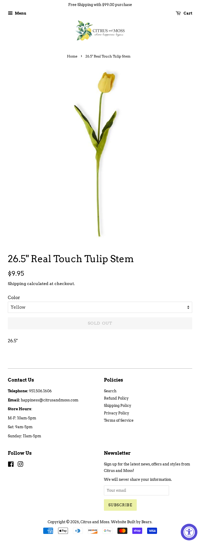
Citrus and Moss (94, 522)
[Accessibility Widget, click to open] (189, 532)
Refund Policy (116, 398)
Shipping (17, 283)
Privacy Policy (116, 413)
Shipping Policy (117, 405)
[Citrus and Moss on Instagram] (20, 465)
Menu (20, 13)
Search (110, 391)
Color (14, 297)
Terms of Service (119, 420)
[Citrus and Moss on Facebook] (11, 465)
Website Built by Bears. (131, 522)
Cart (187, 13)
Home (72, 56)
